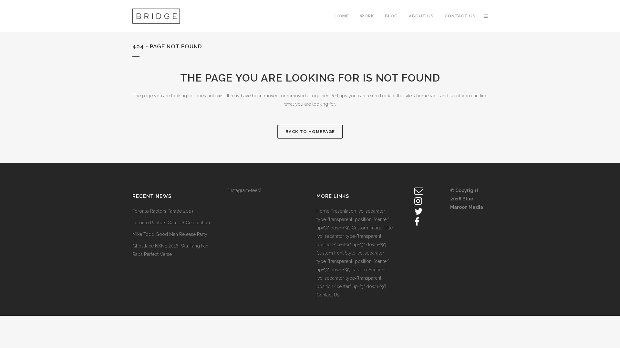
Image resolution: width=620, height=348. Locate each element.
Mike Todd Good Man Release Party (169, 234)
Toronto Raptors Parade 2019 (162, 211)
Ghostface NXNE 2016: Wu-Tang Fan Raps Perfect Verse (170, 250)
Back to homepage (310, 131)
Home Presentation (336, 211)
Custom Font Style (335, 253)
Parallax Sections (369, 269)
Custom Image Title (372, 227)
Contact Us (327, 294)
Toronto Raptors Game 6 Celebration (171, 222)
